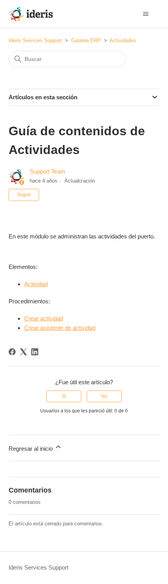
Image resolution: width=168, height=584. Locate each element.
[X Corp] (23, 351)
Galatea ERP (86, 40)
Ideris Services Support (35, 40)
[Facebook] (12, 351)
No (104, 396)
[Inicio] (31, 14)
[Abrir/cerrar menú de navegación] (146, 14)
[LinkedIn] (34, 351)
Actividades (123, 40)
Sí (64, 396)
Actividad (36, 284)
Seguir (24, 194)
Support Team (47, 171)
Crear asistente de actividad (59, 327)
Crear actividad (43, 318)
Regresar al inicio (31, 448)
